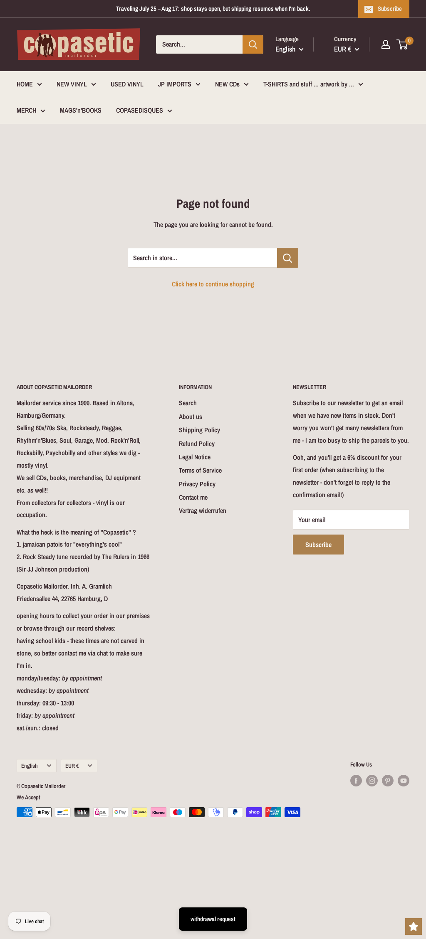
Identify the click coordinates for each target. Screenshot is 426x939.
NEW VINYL (72, 84)
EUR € (72, 765)
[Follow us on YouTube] (403, 780)
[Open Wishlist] (413, 926)
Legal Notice (195, 456)
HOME (25, 84)
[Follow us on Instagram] (372, 780)
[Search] (253, 44)
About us (190, 416)
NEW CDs (227, 84)
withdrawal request (213, 918)
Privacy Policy (197, 483)
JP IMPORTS (174, 84)
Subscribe (390, 8)
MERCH (26, 110)
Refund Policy (197, 443)
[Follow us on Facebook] (356, 780)
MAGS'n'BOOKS (81, 110)
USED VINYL (127, 84)
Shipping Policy (199, 429)
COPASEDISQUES (139, 110)
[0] (402, 44)
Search (188, 402)
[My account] (385, 44)
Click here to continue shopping (213, 283)
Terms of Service (200, 470)
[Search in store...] (287, 258)
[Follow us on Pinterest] (388, 780)
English (29, 765)
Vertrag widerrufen (202, 510)
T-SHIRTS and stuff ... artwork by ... (308, 84)
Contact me (193, 497)
